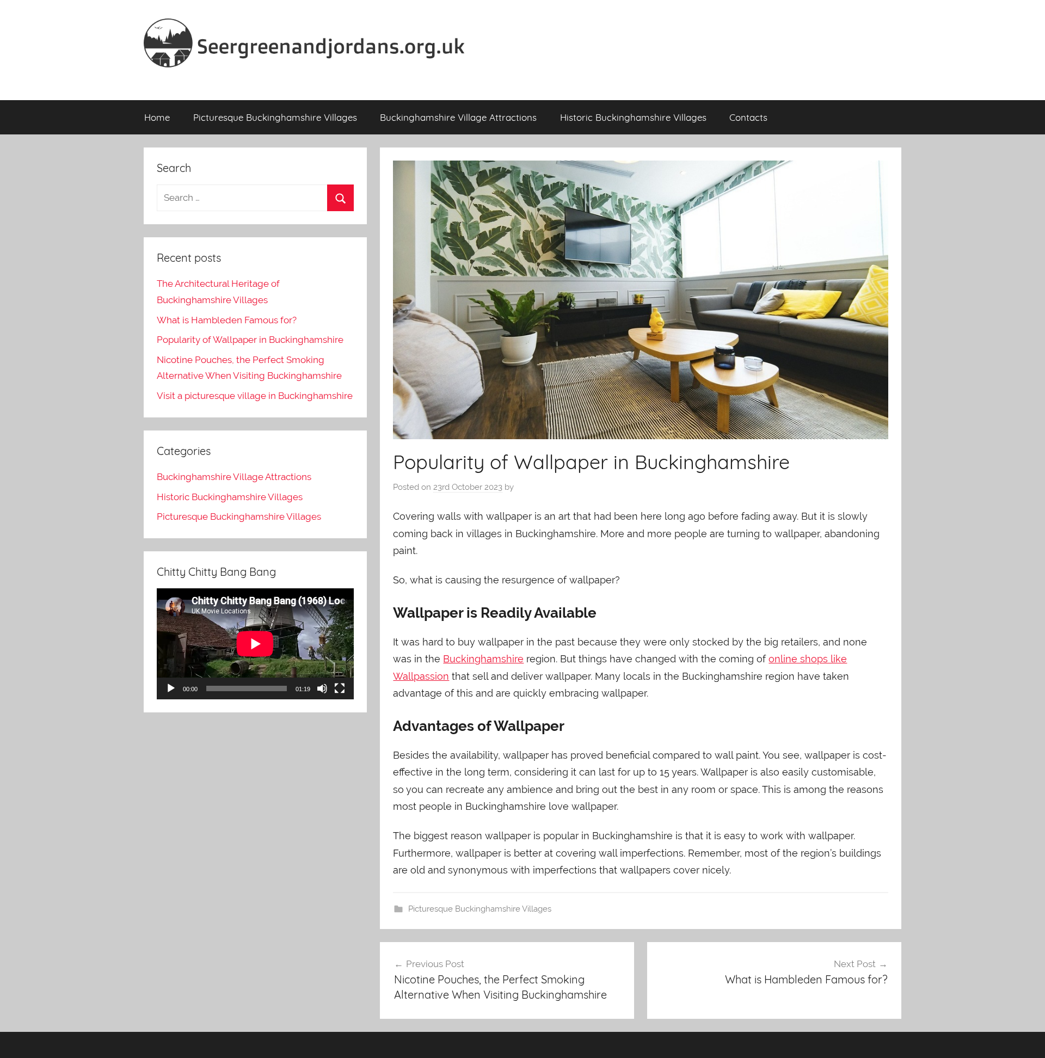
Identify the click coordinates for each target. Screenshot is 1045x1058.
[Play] (170, 688)
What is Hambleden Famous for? (227, 320)
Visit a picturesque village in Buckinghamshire (255, 395)
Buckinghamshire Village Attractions (458, 117)
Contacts (748, 117)
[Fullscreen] (339, 688)
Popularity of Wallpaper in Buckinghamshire (250, 339)
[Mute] (322, 688)
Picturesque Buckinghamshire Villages (275, 117)
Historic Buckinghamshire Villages (633, 117)
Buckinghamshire (483, 659)
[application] (255, 643)
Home (157, 117)
